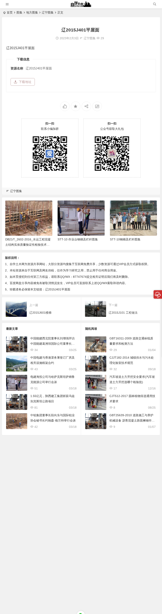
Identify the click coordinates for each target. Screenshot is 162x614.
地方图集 (32, 12)
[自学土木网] (80, 6)
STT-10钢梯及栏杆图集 (125, 239)
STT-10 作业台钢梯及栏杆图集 (78, 239)
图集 (19, 12)
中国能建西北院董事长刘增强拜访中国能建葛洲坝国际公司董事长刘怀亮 (52, 344)
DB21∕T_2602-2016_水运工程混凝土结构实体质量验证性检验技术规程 (28, 245)
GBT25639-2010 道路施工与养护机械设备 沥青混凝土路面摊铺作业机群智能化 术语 (132, 420)
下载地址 (25, 82)
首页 (10, 12)
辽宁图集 (48, 12)
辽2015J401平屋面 (57, 289)
